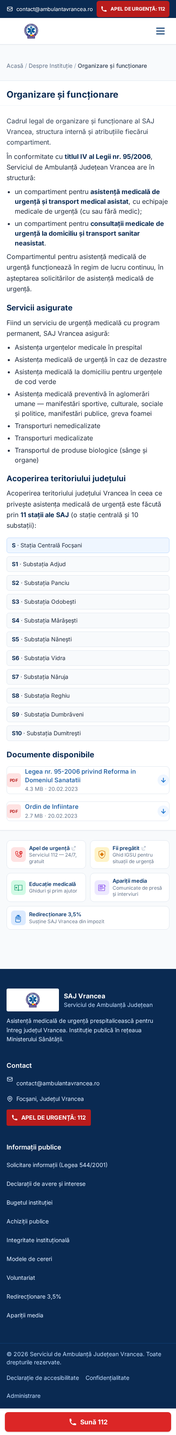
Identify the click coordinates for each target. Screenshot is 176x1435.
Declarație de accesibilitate (43, 1377)
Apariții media (25, 1315)
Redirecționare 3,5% (34, 1296)
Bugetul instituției (29, 1202)
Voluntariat (21, 1277)
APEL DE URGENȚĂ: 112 (138, 9)
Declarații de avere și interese (46, 1183)
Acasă (15, 65)
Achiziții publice (28, 1221)
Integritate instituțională (38, 1239)
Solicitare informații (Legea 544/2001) (57, 1164)
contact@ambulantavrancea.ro (54, 9)
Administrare (24, 1395)
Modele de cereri (29, 1258)
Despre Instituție (50, 65)
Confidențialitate (107, 1377)
